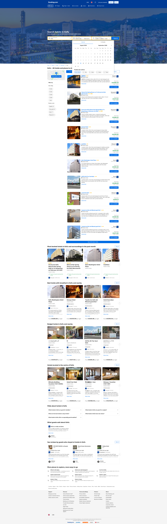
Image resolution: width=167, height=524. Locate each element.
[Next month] (111, 45)
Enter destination (54, 37)
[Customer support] (95, 2)
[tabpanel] (93, 59)
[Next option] (119, 264)
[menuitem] (50, 5)
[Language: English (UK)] (91, 2)
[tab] (83, 42)
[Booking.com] (53, 2)
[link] (56, 89)
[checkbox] (91, 50)
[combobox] (59, 38)
